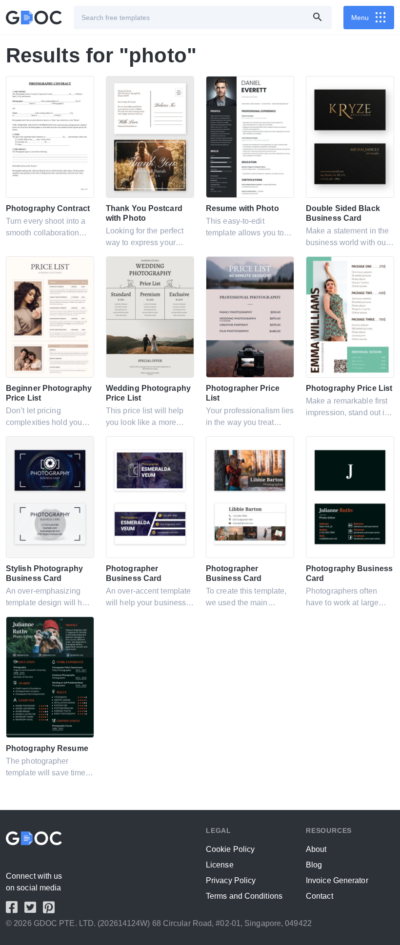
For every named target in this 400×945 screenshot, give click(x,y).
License (220, 865)
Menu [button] (360, 17)
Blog (314, 865)
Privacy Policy (231, 880)
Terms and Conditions (244, 896)
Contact (319, 896)
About (316, 849)
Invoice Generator (337, 880)
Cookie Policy (230, 849)
